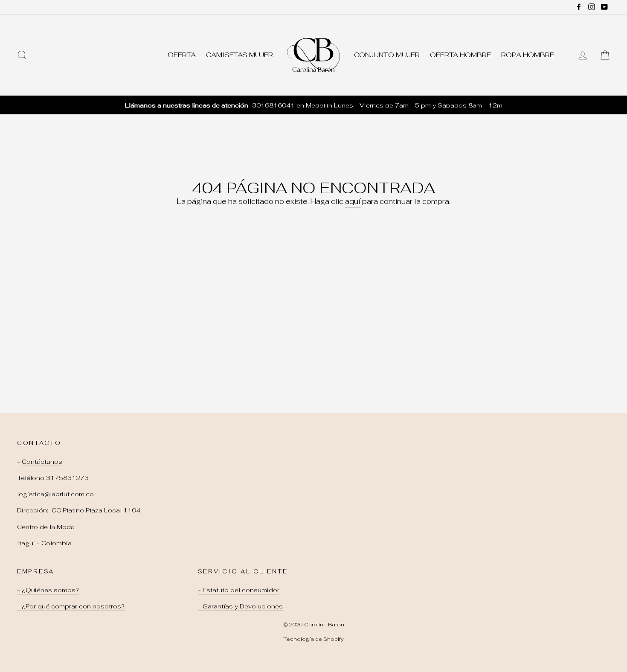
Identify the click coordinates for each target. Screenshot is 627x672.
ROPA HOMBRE (527, 54)
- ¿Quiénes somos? (48, 590)
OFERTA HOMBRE (460, 54)
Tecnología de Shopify (313, 639)
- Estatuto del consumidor (238, 590)
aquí (352, 201)
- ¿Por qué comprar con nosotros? (71, 606)
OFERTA (182, 54)
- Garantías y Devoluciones (240, 606)
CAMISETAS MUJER (239, 54)
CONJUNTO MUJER (387, 54)
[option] (313, 105)
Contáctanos (42, 461)
